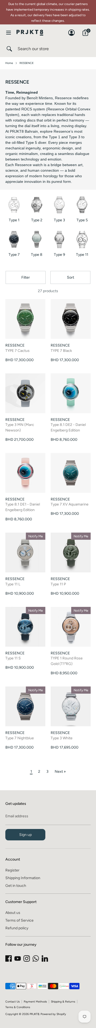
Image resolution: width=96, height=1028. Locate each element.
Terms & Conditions (17, 1007)
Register (12, 870)
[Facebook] (8, 958)
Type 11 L (12, 584)
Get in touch (15, 885)
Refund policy (16, 928)
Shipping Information (22, 878)
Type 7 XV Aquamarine (70, 504)
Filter (25, 277)
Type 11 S (13, 658)
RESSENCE (26, 63)
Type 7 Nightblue (19, 738)
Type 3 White (62, 738)
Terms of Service (19, 920)
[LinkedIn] (45, 958)
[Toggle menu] (8, 32)
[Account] (71, 30)
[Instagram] (26, 958)
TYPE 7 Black (61, 350)
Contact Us (12, 1001)
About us (12, 912)
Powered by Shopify (53, 1014)
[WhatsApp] (36, 958)
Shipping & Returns (63, 1001)
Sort (70, 277)
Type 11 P (58, 584)
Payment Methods (35, 1001)
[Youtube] (17, 958)
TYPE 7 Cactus (17, 350)
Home (9, 63)
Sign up (25, 834)
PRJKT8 (34, 1014)
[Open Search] (9, 48)
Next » (60, 771)
